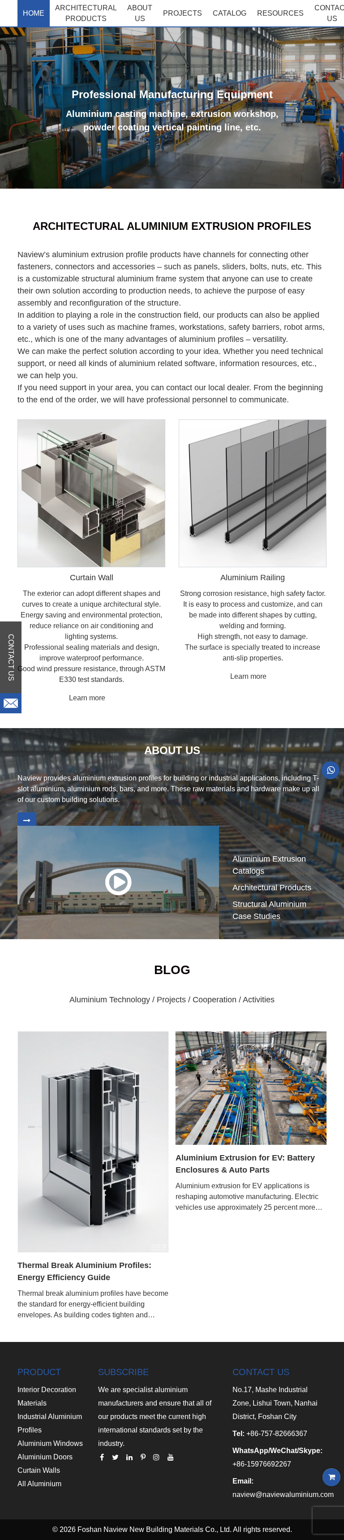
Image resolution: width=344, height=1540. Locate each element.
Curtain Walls (38, 1470)
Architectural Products (86, 13)
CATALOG (229, 13)
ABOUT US (139, 13)
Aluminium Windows (50, 1443)
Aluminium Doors (45, 1457)
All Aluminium (39, 1484)
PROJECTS (182, 13)
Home (33, 13)
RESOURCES (280, 13)
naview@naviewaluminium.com (283, 1494)
